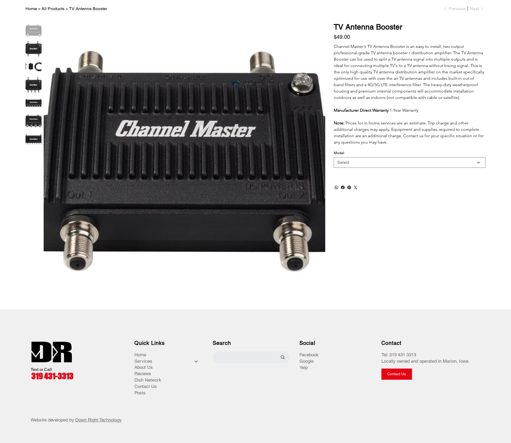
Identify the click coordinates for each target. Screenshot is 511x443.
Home (140, 354)
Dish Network (147, 380)
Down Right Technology (98, 420)
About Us (143, 367)
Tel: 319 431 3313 (398, 354)
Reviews (142, 373)
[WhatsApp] (336, 187)
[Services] (196, 361)
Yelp (303, 367)
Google (306, 361)
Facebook (309, 354)
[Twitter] (355, 187)
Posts (140, 392)
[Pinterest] (349, 187)
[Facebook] (342, 187)
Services (143, 361)
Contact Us (145, 386)
